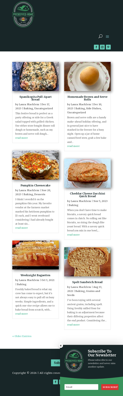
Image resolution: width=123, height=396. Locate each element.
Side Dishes (93, 108)
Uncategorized (43, 108)
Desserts (39, 194)
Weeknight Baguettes (35, 275)
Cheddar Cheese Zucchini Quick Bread (87, 195)
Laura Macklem (29, 104)
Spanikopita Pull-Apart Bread (36, 98)
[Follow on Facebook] (96, 47)
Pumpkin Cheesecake (35, 185)
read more (21, 137)
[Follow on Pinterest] (108, 47)
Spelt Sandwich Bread (87, 282)
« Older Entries (22, 336)
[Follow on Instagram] (102, 47)
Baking (28, 108)
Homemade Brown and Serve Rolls (87, 98)
